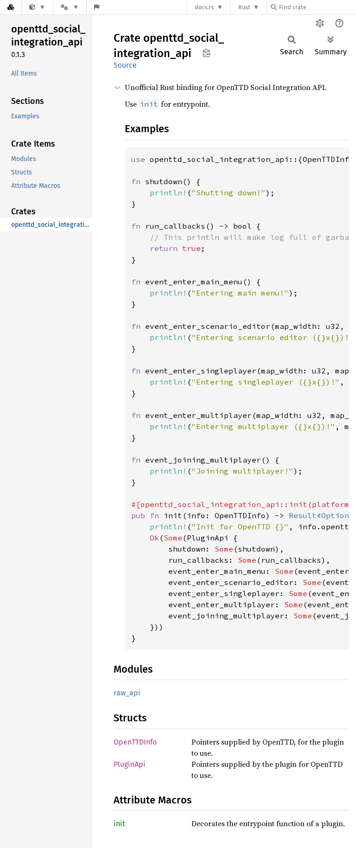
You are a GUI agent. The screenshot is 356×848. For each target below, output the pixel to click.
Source (125, 65)
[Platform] (69, 7)
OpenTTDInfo (135, 742)
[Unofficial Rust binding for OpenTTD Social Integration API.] (37, 7)
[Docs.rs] (10, 7)
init (119, 823)
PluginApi (130, 764)
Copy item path (206, 53)
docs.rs (204, 7)
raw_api (127, 692)
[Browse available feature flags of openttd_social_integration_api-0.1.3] (97, 7)
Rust (244, 7)
